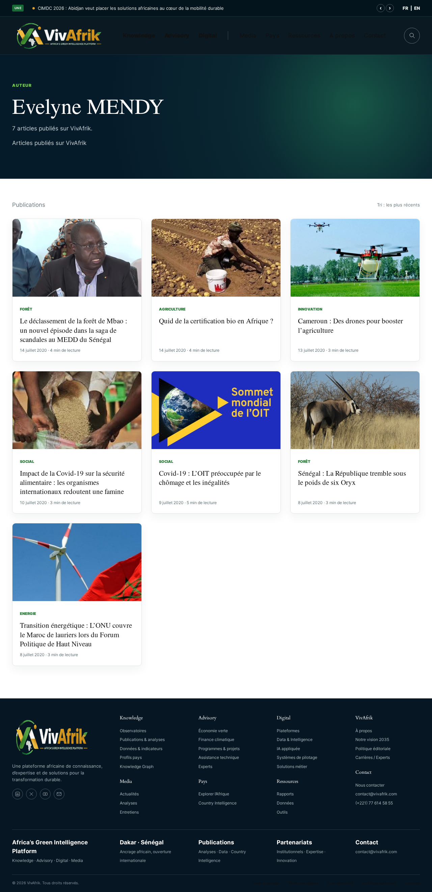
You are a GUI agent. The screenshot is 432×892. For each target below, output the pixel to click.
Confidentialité (340, 883)
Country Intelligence (217, 803)
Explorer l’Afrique (213, 793)
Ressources (304, 35)
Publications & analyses (142, 739)
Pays (272, 35)
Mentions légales (303, 883)
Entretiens (129, 812)
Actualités (129, 793)
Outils (282, 812)
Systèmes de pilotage (297, 757)
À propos (342, 35)
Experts (205, 766)
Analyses (128, 803)
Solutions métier (292, 766)
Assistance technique (218, 757)
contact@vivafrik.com (376, 793)
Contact (375, 35)
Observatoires (133, 730)
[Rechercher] (412, 36)
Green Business (265, 883)
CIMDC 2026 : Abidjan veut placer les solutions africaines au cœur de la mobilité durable (131, 8)
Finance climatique (216, 739)
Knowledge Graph (137, 766)
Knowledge (139, 35)
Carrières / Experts (372, 757)
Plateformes (288, 730)
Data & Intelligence (295, 739)
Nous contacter (369, 785)
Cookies (412, 883)
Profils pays (131, 757)
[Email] (59, 794)
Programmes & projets (219, 748)
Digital (208, 35)
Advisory (177, 35)
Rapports (285, 793)
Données (285, 803)
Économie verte (213, 730)
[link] (17, 794)
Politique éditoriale (372, 748)
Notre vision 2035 (372, 739)
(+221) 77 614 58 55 (374, 803)
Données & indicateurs (141, 748)
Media (248, 35)
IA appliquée (288, 748)
